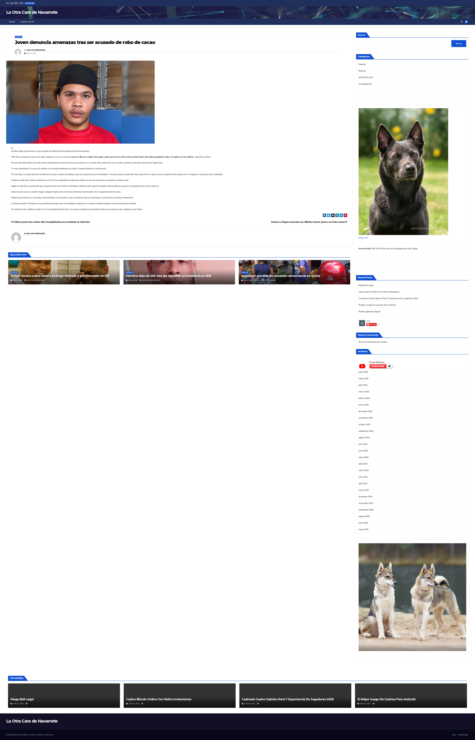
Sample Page (27, 22)
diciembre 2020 (366, 497)
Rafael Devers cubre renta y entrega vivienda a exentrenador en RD (60, 276)
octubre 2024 (364, 424)
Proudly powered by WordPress (17, 735)
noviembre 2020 (366, 503)
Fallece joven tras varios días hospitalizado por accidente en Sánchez (51, 222)
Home (12, 22)
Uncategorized (365, 84)
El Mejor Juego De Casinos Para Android (377, 305)
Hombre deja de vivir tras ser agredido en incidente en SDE (168, 276)
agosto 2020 (364, 516)
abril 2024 (363, 464)
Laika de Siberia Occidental (412, 647)
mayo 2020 (364, 529)
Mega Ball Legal (366, 285)
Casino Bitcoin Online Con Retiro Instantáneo (379, 292)
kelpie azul (363, 238)
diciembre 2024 (366, 411)
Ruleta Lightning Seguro (370, 312)
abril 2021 (363, 483)
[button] (462, 22)
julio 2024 (363, 444)
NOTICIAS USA (366, 77)
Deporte (362, 64)
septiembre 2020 (366, 510)
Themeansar (48, 735)
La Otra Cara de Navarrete (32, 12)
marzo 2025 (364, 392)
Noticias (19, 37)
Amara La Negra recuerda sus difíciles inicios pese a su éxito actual (308, 222)
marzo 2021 (364, 490)
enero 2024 (364, 470)
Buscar (362, 35)
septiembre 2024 (366, 431)
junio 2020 (363, 523)
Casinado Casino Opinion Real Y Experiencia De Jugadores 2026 (388, 298)
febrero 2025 (364, 398)
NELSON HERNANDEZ (36, 50)
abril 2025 (363, 385)
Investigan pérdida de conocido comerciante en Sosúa (280, 276)
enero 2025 (364, 405)
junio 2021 (363, 477)
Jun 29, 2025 (18, 704)
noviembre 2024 (366, 418)
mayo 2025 (364, 378)
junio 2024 (363, 451)
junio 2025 (363, 372)
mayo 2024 (364, 457)
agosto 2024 (364, 438)
